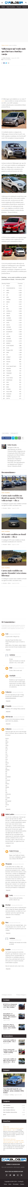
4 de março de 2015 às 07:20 (17, 949)
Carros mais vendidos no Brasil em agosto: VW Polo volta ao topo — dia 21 (12, 498)
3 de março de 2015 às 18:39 (17, 729)
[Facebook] (4, 63)
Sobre (9, 1184)
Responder (8, 649)
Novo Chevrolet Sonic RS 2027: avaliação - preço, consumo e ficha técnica (13, 1090)
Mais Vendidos (11, 7)
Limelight (12, 676)
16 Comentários (7, 59)
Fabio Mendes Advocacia (9, 1139)
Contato (22, 1184)
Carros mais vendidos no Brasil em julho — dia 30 (9, 1040)
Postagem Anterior (7, 994)
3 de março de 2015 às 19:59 (18, 864)
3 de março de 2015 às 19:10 (20, 814)
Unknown (8, 692)
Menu (2, 2)
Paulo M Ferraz (14, 851)
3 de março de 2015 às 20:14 (16, 905)
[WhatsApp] (16, 438)
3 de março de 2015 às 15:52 (14, 634)
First (10, 668)
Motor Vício (6, 1127)
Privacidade (16, 1184)
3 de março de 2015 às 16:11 (17, 692)
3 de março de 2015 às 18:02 (17, 706)
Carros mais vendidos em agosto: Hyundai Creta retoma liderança (14, 573)
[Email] (8, 63)
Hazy (6, 922)
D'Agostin (8, 706)
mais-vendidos (13, 45)
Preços (19, 7)
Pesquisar (26, 2)
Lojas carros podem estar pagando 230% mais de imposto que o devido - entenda (13, 1141)
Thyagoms (8, 864)
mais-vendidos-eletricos (14, 1110)
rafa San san (9, 717)
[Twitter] (6, 63)
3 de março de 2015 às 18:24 (18, 716)
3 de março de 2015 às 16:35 (18, 668)
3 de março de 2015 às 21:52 (14, 922)
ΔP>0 (14, 1114)
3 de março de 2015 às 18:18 (15, 677)
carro (3, 101)
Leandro (8, 949)
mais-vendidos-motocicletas (14, 1112)
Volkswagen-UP (14, 433)
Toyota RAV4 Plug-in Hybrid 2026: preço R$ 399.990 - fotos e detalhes (9, 1026)
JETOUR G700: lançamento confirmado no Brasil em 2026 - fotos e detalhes (10, 1005)
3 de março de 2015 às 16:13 (15, 656)
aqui (3, 208)
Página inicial (5, 45)
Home (3, 7)
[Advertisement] (14, 25)
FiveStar (7, 905)
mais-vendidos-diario (14, 1107)
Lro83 (11, 895)
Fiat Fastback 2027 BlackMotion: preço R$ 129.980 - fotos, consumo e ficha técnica (9, 1016)
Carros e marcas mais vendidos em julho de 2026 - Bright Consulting (10, 1051)
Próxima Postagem (21, 994)
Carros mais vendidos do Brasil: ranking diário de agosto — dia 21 (13, 1129)
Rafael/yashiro (9, 814)
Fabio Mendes (12, 445)
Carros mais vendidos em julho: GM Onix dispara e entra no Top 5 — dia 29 (9, 1060)
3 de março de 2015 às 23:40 (19, 895)
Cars (6, 634)
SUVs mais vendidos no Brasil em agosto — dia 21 (14, 535)
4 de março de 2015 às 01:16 (15, 852)
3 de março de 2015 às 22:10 (15, 940)
